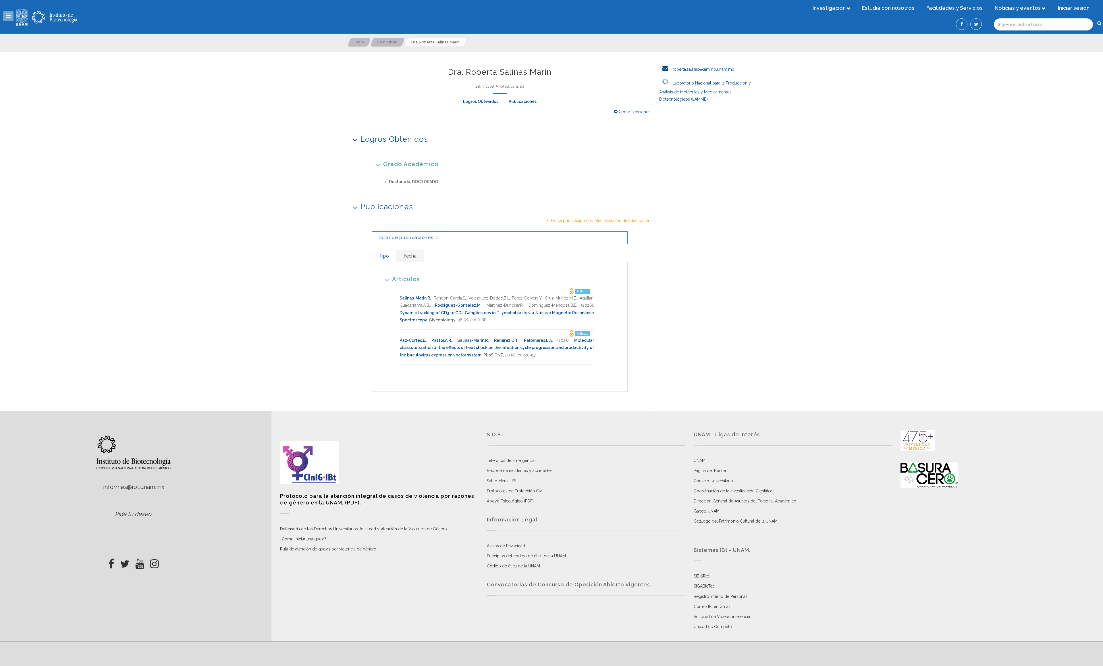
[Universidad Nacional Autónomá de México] (22, 17)
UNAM (699, 460)
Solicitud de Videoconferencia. (722, 616)
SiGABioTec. (705, 586)
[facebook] (111, 562)
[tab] (384, 256)
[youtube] (139, 562)
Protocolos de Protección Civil (515, 491)
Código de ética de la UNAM (513, 566)
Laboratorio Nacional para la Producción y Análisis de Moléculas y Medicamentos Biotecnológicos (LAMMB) (705, 91)
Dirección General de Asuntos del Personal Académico (745, 501)
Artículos (406, 279)
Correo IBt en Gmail (712, 606)
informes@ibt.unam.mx (133, 486)
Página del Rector (710, 470)
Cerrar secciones (634, 112)
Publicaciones (523, 101)
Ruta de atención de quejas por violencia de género (328, 549)
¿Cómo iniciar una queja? (303, 539)
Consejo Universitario (713, 481)
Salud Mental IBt (501, 481)
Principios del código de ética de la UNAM (526, 556)
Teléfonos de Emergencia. (511, 460)
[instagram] (154, 562)
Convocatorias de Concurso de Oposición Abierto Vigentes (568, 584)
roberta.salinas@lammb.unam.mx (702, 69)
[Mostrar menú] (8, 16)
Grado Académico (411, 164)
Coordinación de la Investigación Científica (733, 491)
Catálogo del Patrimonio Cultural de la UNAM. (736, 521)
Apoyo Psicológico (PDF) (510, 501)
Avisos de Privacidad (506, 546)
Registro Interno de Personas (720, 596)
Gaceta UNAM (707, 511)
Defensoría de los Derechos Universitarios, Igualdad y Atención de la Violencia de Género (363, 529)
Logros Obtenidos (480, 101)
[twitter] (125, 562)
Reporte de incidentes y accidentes (520, 470)
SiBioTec (701, 576)
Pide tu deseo (133, 513)
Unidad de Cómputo (713, 626)
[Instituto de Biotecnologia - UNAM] (54, 17)
